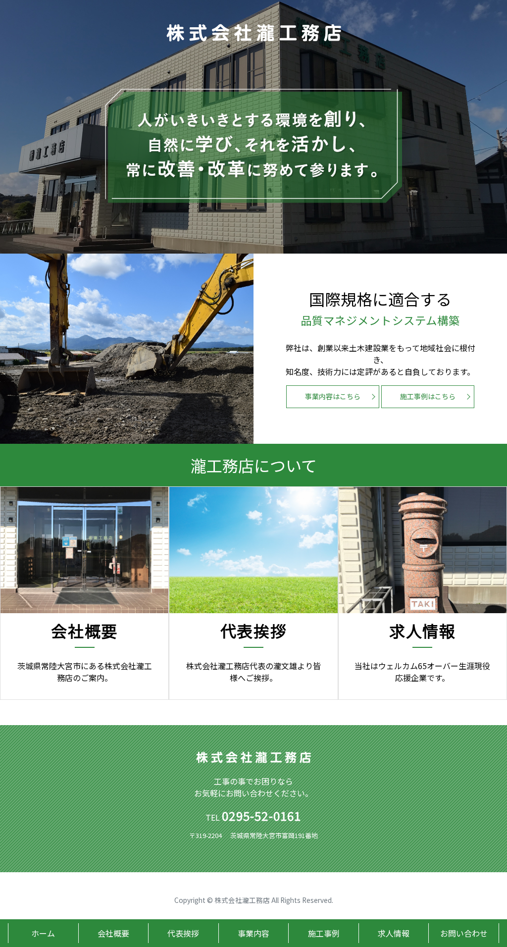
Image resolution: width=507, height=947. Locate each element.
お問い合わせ (464, 933)
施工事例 (324, 933)
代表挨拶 (183, 933)
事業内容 (253, 933)
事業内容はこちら (332, 396)
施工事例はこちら (428, 396)
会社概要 (113, 933)
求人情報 (393, 933)
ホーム (43, 933)
